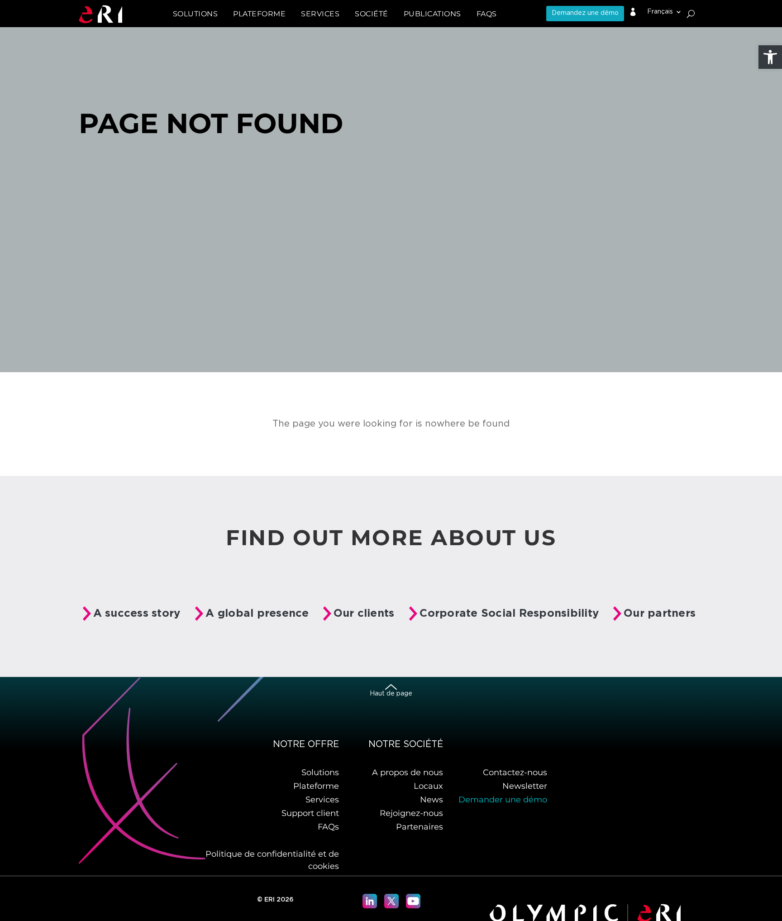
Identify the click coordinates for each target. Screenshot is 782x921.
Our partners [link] (660, 614)
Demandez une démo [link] (585, 13)
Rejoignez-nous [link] (411, 813)
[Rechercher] (691, 13)
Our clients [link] (364, 614)
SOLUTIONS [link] (195, 14)
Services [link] (322, 800)
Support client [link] (310, 813)
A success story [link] (137, 614)
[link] (770, 57)
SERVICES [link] (320, 14)
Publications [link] (432, 14)
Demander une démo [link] (502, 800)
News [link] (431, 800)
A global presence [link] (257, 614)
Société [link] (371, 14)
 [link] (633, 12)
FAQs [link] (487, 14)
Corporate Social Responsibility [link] (509, 614)
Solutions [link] (320, 772)
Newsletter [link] (524, 786)
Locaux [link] (428, 786)
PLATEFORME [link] (259, 14)
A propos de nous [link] (407, 772)
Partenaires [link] (419, 827)
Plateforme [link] (316, 786)
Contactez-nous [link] (515, 772)
